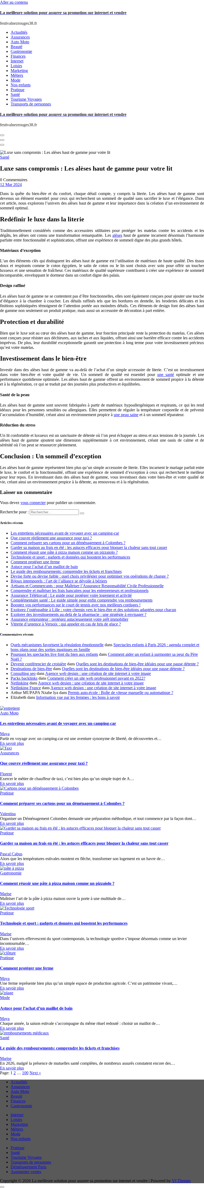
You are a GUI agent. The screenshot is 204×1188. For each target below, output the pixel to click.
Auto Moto (9, 713)
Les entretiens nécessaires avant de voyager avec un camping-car (65, 533)
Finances (18, 1101)
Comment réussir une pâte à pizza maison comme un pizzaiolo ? (64, 552)
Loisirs (16, 1119)
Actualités (19, 1082)
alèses (117, 235)
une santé (165, 374)
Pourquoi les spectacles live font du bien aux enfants (54, 654)
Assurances (9, 753)
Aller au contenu (14, 2)
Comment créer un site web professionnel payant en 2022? (96, 678)
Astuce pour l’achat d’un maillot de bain (44, 566)
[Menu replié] (2, 135)
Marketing (19, 1124)
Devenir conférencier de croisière (38, 664)
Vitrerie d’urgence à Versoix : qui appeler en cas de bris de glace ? (66, 624)
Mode (5, 997)
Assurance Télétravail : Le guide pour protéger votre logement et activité (71, 595)
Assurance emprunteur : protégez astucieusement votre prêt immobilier (69, 619)
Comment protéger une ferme (35, 562)
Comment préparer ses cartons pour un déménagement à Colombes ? (68, 542)
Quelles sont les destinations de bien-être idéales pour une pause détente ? (137, 664)
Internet (17, 1115)
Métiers (17, 1129)
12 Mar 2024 (11, 184)
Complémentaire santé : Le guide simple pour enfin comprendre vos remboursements (81, 600)
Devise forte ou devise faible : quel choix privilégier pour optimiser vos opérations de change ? (90, 576)
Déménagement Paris (28, 1167)
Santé (4, 157)
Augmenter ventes (26, 1171)
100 (25, 1073)
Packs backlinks (24, 678)
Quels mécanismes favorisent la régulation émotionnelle (57, 644)
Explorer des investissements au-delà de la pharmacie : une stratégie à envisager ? (78, 614)
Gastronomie (11, 873)
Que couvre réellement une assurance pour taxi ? (51, 538)
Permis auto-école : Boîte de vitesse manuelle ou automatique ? (120, 692)
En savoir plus (12, 743)
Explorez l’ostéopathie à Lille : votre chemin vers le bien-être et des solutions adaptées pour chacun (93, 609)
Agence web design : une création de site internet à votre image (98, 673)
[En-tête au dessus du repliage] (2, 145)
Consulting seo (23, 673)
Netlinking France (26, 688)
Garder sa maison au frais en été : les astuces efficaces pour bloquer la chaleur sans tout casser (89, 547)
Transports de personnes (31, 1162)
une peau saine (126, 414)
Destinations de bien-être (31, 668)
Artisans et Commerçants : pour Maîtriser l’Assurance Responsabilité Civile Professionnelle (87, 586)
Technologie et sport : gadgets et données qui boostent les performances (70, 557)
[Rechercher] (82, 513)
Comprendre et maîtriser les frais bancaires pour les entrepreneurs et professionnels (79, 590)
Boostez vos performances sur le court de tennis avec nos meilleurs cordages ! (76, 605)
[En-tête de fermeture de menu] (2, 140)
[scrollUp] (2, 1187)
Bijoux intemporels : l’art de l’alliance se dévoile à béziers (59, 581)
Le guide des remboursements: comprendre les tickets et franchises (66, 571)
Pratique (7, 793)
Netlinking (19, 683)
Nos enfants (21, 1138)
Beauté (16, 1096)
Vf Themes (181, 1180)
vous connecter (33, 502)
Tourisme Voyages (26, 1157)
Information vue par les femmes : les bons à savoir (78, 697)
